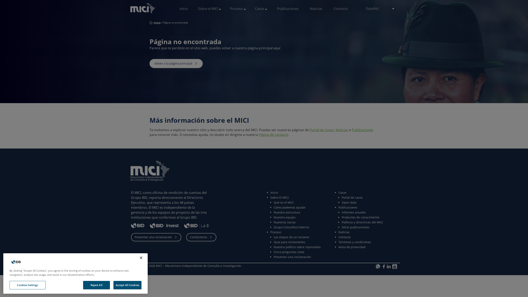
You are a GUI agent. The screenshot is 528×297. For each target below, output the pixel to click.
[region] (75, 273)
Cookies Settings (27, 285)
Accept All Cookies (127, 285)
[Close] (141, 257)
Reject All (97, 285)
